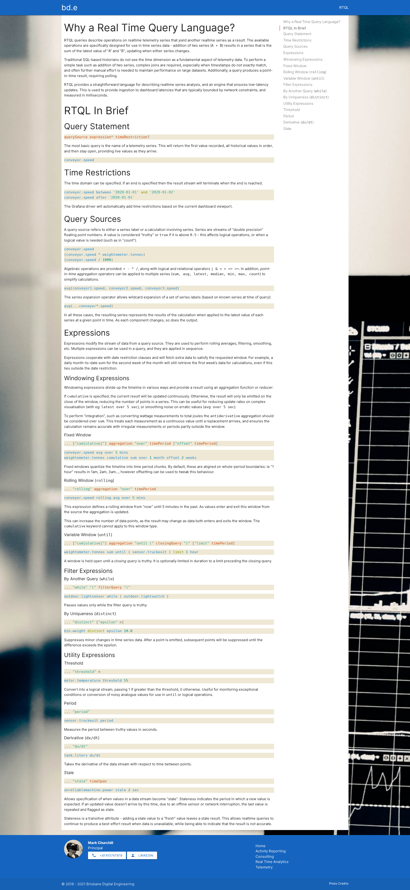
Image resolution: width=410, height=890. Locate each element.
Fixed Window (295, 66)
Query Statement (297, 34)
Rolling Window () (304, 72)
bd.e (69, 7)
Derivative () (298, 122)
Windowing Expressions (303, 59)
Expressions (293, 52)
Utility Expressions (298, 103)
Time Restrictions (297, 40)
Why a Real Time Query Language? (311, 21)
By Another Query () (305, 91)
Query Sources (295, 46)
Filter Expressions (297, 84)
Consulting (265, 856)
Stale (287, 128)
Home (261, 846)
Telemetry (264, 867)
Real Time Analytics (272, 861)
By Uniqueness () (306, 97)
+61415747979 (107, 855)
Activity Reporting (271, 851)
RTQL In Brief (294, 28)
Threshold (291, 109)
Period (288, 116)
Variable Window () (303, 78)
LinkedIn (142, 855)
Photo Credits (339, 883)
